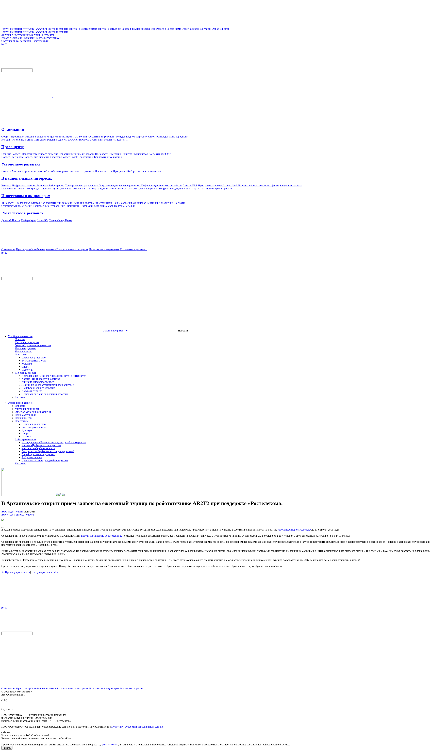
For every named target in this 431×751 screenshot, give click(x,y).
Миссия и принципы (27, 342)
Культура (27, 363)
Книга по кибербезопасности (38, 381)
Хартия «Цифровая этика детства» (41, 378)
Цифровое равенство (34, 357)
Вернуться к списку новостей (18, 514)
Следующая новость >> (44, 572)
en (6, 44)
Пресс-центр (12, 147)
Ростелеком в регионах (22, 213)
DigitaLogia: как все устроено (38, 387)
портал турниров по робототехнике (101, 535)
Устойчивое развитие (21, 164)
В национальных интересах (26, 178)
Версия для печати (12, 511)
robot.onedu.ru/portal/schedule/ (294, 529)
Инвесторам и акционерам (25, 195)
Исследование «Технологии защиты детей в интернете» (54, 375)
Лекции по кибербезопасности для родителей (48, 384)
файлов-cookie (110, 744)
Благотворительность (34, 360)
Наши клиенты (23, 351)
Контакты (20, 397)
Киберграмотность (25, 372)
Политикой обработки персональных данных (137, 726)
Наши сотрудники (25, 348)
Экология (27, 369)
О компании (12, 129)
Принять (7, 748)
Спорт (25, 366)
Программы (21, 354)
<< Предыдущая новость (15, 572)
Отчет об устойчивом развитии (33, 345)
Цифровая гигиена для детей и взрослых (45, 394)
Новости (20, 339)
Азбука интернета (32, 391)
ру (2, 44)
